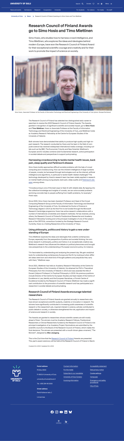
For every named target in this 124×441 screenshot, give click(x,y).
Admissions (27, 10)
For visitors (90, 10)
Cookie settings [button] (95, 373)
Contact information (71, 366)
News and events (15, 10)
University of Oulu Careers (73, 377)
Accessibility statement (98, 366)
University (57, 10)
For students (80, 10)
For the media (68, 370)
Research (37, 10)
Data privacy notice (97, 370)
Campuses (94, 377)
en (100, 5)
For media (100, 10)
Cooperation (47, 10)
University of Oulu (17, 16)
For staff (109, 10)
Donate (88, 4)
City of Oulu (94, 386)
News (29, 16)
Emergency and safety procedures (98, 381)
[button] (109, 4)
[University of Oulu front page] (24, 4)
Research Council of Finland (63, 338)
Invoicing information (71, 380)
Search (78, 4)
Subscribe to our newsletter (73, 373)
